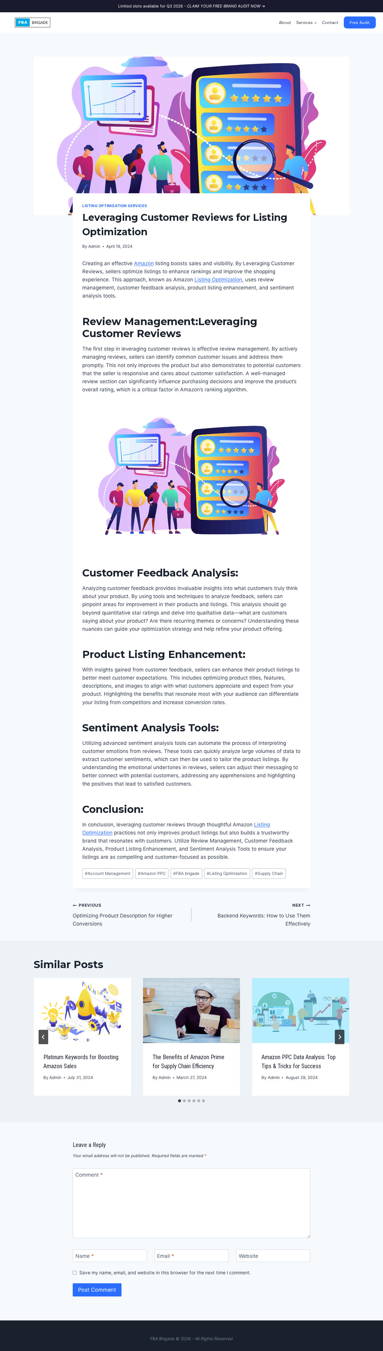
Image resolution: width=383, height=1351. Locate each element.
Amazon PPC (152, 873)
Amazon (144, 263)
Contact (330, 22)
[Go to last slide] (43, 1037)
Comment (89, 1175)
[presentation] (82, 1010)
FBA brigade (186, 873)
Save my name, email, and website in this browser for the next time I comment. (165, 1272)
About (285, 22)
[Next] (339, 1037)
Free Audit (360, 22)
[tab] (179, 1100)
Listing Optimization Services (114, 205)
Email (165, 1256)
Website (248, 1256)
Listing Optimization (218, 280)
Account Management (107, 873)
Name (84, 1256)
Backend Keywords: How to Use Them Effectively (264, 915)
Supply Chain (269, 873)
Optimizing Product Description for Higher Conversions (122, 915)
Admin (94, 246)
